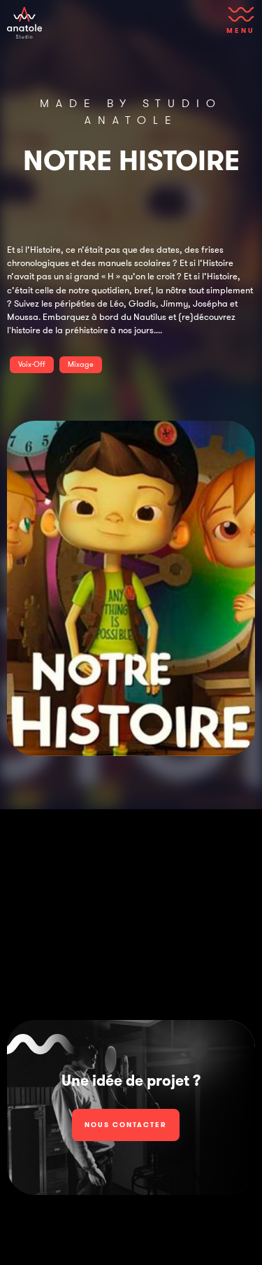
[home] (24, 23)
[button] (238, 24)
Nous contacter (126, 1124)
